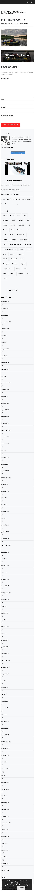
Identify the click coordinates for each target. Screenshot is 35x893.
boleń (12, 215)
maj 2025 (3, 335)
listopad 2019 (5, 471)
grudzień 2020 (5, 416)
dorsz (21, 220)
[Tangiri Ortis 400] (18, 163)
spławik (5, 259)
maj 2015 (3, 775)
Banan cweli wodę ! (14, 190)
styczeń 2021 (5, 410)
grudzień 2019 (5, 464)
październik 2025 (6, 322)
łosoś (5, 278)
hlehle (26, 23)
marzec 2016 (5, 708)
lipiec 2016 (4, 681)
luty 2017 (3, 633)
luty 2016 (3, 714)
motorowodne (21, 235)
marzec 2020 (5, 444)
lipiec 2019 (4, 498)
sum (22, 259)
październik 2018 (6, 545)
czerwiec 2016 (5, 687)
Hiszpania (21, 225)
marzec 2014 (5, 870)
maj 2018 (3, 559)
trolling (18, 269)
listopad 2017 (5, 586)
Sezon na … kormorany (12, 194)
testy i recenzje (7, 269)
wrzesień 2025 (5, 328)
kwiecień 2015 (5, 782)
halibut (13, 225)
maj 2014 (3, 857)
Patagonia (28, 244)
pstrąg (22, 249)
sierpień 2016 (5, 674)
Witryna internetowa (7, 115)
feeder (5, 225)
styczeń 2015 (5, 802)
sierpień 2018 (5, 552)
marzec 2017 (5, 626)
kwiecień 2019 (5, 511)
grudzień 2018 (5, 532)
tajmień (23, 264)
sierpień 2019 (5, 491)
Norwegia (13, 239)
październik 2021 (6, 383)
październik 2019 (6, 477)
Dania (13, 220)
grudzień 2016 (5, 647)
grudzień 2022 (5, 369)
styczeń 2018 (5, 579)
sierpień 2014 (5, 836)
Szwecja (14, 264)
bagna (4, 215)
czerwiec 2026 (5, 308)
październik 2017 (6, 593)
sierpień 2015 (5, 755)
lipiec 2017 (4, 606)
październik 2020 (6, 430)
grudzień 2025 (5, 315)
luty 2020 (3, 450)
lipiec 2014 (4, 843)
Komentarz (5, 78)
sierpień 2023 (5, 349)
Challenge (5, 220)
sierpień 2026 (5, 301)
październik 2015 (6, 741)
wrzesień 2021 (5, 389)
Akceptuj (21, 888)
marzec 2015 (5, 789)
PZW (29, 249)
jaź (29, 225)
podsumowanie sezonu (9, 249)
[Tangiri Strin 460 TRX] (11, 163)
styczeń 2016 (5, 721)
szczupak (5, 264)
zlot (28, 273)
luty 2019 (3, 518)
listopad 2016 (5, 653)
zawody (20, 273)
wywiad (12, 273)
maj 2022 (3, 376)
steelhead (14, 259)
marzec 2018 (5, 565)
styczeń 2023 (5, 362)
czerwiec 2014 (5, 850)
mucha (5, 239)
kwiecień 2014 (5, 863)
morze (11, 235)
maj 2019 (3, 505)
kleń (12, 230)
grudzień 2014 (5, 809)
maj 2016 (3, 694)
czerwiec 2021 (5, 403)
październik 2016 (6, 660)
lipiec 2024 (4, 342)
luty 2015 (3, 796)
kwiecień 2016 (5, 701)
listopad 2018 (5, 538)
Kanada (5, 230)
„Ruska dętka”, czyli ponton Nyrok (21, 185)
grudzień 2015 (5, 728)
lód (27, 230)
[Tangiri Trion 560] (25, 163)
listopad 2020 (5, 423)
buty (19, 215)
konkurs (19, 230)
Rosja (4, 254)
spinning (21, 254)
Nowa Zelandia (24, 239)
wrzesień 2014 (5, 830)
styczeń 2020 (5, 457)
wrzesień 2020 (5, 437)
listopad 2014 (5, 816)
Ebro (28, 220)
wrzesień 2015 (5, 748)
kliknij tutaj (9, 147)
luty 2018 (3, 572)
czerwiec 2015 (5, 769)
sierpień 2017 (5, 599)
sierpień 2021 (5, 396)
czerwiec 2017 (5, 613)
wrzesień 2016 (5, 667)
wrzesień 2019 (5, 484)
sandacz (12, 254)
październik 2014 (6, 823)
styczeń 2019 (5, 525)
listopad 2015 (5, 735)
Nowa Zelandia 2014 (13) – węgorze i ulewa (18, 199)
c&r (25, 215)
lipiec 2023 (4, 356)
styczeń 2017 (5, 640)
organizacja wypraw (15, 244)
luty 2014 (3, 877)
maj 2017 (3, 620)
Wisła (4, 273)
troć (25, 269)
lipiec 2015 (4, 762)
